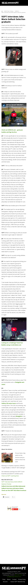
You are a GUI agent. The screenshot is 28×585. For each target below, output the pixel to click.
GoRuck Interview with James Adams (12, 488)
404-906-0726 (18, 575)
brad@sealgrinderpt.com (14, 576)
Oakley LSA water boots (8, 403)
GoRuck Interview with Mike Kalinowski (13, 486)
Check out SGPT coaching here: (10, 476)
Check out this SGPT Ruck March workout (13, 490)
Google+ (14, 512)
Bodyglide (19, 416)
